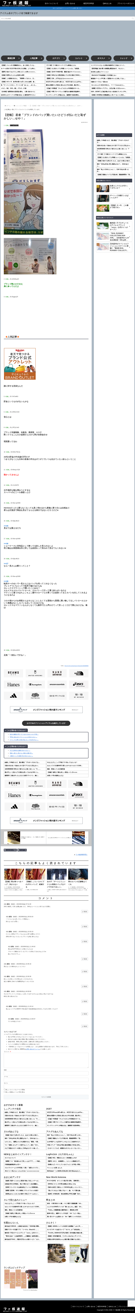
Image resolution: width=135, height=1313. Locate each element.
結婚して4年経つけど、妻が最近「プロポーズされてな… (22, 762)
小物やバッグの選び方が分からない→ (21, 756)
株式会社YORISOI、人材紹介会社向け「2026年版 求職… (22, 1226)
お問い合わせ (90, 1306)
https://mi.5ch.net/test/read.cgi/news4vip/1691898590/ (76, 665)
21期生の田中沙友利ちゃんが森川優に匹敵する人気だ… (64, 1239)
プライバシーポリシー (125, 1306)
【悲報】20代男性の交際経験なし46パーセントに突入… (108, 95)
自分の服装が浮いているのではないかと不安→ (24, 734)
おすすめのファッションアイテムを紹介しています (46, 723)
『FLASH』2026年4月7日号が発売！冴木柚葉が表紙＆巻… (65, 1233)
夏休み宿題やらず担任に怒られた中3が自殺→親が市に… (63, 85)
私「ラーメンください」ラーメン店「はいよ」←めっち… (19, 85)
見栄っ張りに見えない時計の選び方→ (21, 753)
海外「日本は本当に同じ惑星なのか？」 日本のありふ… (22, 1138)
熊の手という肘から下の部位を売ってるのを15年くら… (22, 772)
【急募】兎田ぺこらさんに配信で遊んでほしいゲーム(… (22, 1180)
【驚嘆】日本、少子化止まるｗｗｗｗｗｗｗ (59, 78)
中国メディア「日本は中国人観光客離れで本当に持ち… (64, 1145)
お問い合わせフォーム (33, 1049)
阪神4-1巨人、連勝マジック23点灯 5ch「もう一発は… (64, 1213)
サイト (6, 1083)
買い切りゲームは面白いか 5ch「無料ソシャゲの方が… (64, 1216)
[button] (133, 18)
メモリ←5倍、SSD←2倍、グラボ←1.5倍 (13, 88)
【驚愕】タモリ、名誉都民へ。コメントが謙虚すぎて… (64, 1161)
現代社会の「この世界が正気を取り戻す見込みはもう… (64, 1171)
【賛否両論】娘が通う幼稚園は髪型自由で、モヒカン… (108, 68)
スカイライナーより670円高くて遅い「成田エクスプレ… (22, 1168)
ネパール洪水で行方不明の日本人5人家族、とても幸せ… (18, 68)
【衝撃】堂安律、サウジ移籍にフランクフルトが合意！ (22, 1190)
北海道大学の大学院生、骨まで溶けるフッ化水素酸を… (22, 1184)
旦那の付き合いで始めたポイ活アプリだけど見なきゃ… (22, 765)
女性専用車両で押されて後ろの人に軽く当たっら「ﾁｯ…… (22, 769)
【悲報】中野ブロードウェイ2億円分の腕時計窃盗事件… (63, 91)
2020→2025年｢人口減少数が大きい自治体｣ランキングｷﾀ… (109, 91)
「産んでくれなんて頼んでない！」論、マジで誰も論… (64, 1190)
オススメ (101, 58)
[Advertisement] (67, 38)
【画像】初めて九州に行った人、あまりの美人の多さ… (22, 1135)
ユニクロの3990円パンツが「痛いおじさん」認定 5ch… (65, 1206)
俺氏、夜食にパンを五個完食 (56, 769)
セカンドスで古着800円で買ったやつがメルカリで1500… (64, 765)
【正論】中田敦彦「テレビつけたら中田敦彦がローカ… (63, 88)
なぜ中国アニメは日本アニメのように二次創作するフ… (64, 1141)
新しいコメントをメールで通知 (15, 1089)
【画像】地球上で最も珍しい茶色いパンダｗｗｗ (62, 772)
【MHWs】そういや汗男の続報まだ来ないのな (61, 1184)
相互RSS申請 (101, 1306)
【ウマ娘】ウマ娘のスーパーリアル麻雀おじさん (61, 65)
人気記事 (34, 58)
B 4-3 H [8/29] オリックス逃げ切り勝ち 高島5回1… (63, 1180)
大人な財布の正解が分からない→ (20, 750)
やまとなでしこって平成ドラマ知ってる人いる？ (62, 762)
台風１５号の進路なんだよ (55, 775)
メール (6, 1076)
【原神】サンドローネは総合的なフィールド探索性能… (22, 1187)
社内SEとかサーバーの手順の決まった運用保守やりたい (18, 95)
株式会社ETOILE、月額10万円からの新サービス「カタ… (22, 1239)
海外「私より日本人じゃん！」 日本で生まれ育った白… (64, 1135)
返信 (85, 911)
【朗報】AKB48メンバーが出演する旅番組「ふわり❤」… (65, 1226)
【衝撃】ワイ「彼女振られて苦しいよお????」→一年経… (23, 1161)
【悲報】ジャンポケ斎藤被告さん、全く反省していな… (18, 65)
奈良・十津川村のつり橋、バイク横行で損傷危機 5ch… (64, 1203)
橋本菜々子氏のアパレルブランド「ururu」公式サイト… (22, 1233)
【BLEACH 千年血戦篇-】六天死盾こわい (104, 75)
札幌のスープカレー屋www (99, 82)
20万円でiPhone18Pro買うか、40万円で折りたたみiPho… (64, 82)
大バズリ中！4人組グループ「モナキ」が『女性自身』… (64, 1229)
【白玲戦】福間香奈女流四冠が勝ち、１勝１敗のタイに (18, 91)
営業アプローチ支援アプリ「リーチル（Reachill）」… (22, 1229)
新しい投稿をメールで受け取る (15, 1092)
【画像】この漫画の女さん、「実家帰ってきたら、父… (18, 78)
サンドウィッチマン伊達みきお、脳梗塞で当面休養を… (63, 95)
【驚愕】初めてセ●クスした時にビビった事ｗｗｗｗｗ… (18, 72)
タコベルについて (10, 1158)
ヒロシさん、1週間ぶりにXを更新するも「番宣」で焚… (22, 1141)
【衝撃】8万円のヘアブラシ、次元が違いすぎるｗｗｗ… (108, 88)
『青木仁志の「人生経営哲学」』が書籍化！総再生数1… (22, 1236)
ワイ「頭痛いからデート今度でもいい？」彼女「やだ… (22, 1145)
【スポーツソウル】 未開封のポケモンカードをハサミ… (64, 1148)
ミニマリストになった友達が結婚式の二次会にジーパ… (108, 65)
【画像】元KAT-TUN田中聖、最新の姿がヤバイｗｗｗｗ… (64, 72)
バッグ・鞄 (23, 850)
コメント (79, 58)
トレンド (124, 58)
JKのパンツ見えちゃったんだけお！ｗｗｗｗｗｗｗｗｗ (22, 1171)
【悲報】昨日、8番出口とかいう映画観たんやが (62, 1158)
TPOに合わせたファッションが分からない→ (23, 737)
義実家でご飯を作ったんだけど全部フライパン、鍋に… (22, 775)
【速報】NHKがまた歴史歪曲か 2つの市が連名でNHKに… (64, 75)
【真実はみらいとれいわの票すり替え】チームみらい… (22, 1194)
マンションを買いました (54, 1168)
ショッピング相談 (11, 850)
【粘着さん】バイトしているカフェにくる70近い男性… (64, 1164)
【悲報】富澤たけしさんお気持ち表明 (12, 75)
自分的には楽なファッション (100, 72)
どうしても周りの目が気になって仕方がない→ (24, 740)
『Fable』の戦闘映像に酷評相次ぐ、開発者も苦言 (62, 1210)
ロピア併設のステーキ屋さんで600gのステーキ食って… (22, 1148)
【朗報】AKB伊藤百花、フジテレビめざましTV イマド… (64, 1236)
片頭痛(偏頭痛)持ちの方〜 (13, 1164)
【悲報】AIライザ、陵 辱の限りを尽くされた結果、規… (18, 81)
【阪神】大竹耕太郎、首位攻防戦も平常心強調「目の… (64, 1194)
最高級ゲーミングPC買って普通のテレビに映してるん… (108, 78)
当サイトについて (78, 1306)
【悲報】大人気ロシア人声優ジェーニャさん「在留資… (63, 68)
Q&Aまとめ (112, 1306)
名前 (5, 1070)
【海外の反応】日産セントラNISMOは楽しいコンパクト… (65, 1187)
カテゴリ (56, 58)
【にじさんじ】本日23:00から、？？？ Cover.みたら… (108, 85)
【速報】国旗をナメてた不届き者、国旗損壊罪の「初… (64, 1138)
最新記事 (11, 58)
